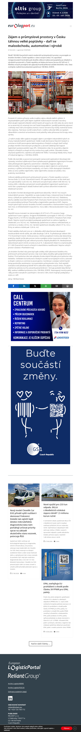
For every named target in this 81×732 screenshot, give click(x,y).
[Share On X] (35, 286)
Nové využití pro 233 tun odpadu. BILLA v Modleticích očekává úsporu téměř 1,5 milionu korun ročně (56, 510)
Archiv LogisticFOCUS (16, 687)
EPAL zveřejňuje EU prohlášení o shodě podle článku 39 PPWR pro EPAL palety (55, 588)
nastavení (7, 730)
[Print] (67, 286)
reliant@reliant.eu (15, 707)
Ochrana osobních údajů (17, 692)
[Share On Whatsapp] (45, 286)
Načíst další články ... (40, 643)
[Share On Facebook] (13, 286)
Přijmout (66, 728)
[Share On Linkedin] (24, 286)
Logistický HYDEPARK (24, 50)
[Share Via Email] (56, 286)
